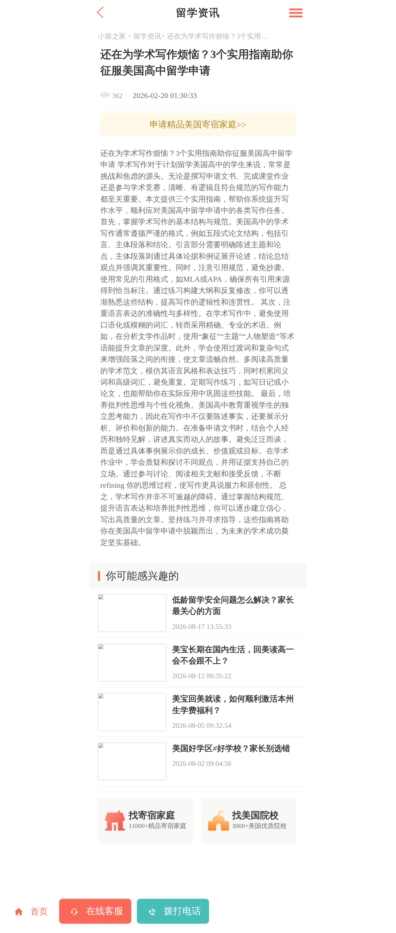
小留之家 (112, 36)
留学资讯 (147, 36)
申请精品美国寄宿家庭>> (198, 124)
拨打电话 (182, 911)
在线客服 (104, 911)
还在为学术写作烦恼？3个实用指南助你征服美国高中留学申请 (218, 36)
